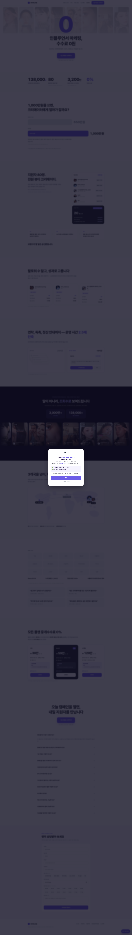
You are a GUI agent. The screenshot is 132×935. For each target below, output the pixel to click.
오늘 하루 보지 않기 (66, 481)
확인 (66, 478)
